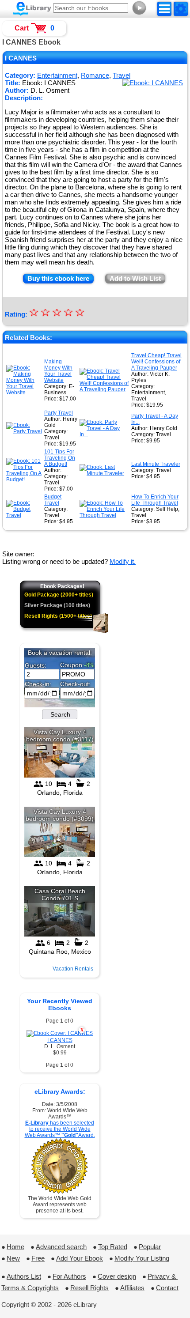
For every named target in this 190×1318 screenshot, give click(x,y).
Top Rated (112, 1246)
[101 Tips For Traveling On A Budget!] (24, 479)
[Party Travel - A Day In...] (104, 434)
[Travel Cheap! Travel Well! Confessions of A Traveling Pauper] (104, 389)
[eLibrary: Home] (32, 9)
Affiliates (132, 1288)
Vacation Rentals (73, 969)
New (13, 1258)
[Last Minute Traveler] (104, 473)
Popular (150, 1246)
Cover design (117, 1276)
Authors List (24, 1276)
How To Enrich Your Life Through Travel (155, 500)
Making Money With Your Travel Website (58, 371)
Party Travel (58, 413)
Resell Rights (89, 1288)
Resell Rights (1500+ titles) (58, 616)
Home (15, 1246)
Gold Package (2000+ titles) (58, 595)
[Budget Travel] (24, 515)
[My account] (180, 9)
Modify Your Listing (141, 1258)
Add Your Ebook (79, 1258)
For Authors (69, 1276)
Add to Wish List (135, 278)
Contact (167, 1288)
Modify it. (123, 561)
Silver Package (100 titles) (57, 605)
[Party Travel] (24, 431)
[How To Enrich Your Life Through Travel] (104, 515)
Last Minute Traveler (155, 464)
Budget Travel (52, 500)
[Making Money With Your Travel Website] (24, 392)
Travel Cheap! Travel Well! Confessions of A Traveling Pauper (156, 361)
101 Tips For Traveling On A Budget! (59, 458)
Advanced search (61, 1246)
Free (38, 1258)
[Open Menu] (164, 9)
